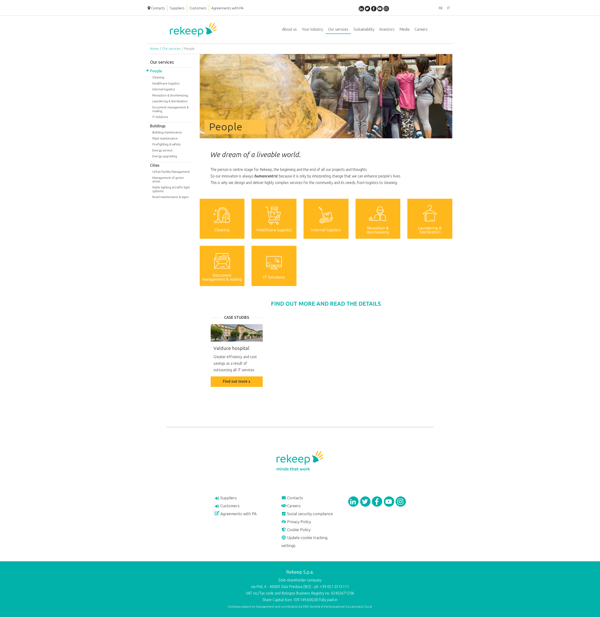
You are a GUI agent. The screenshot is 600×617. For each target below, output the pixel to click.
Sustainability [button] (363, 29)
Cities (154, 165)
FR (440, 8)
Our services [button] (338, 29)
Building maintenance (167, 132)
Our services (171, 49)
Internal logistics (163, 89)
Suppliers (177, 8)
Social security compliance (309, 513)
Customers (197, 8)
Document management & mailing (170, 109)
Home (154, 49)
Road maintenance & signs (170, 197)
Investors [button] (386, 29)
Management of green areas (168, 179)
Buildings (157, 126)
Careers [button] (421, 29)
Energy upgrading (164, 156)
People (156, 71)
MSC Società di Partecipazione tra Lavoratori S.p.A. (337, 606)
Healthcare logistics (166, 83)
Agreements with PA (227, 8)
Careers (293, 505)
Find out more (235, 381)
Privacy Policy (298, 521)
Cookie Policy (298, 529)
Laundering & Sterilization (170, 101)
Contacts (157, 8)
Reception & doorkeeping (170, 95)
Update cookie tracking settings (304, 541)
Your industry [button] (312, 29)
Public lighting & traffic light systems (171, 189)
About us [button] (289, 29)
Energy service (162, 150)
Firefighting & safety (166, 144)
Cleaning (158, 77)
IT (448, 8)
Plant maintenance (165, 138)
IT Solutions (160, 117)
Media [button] (404, 29)
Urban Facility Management (171, 171)
